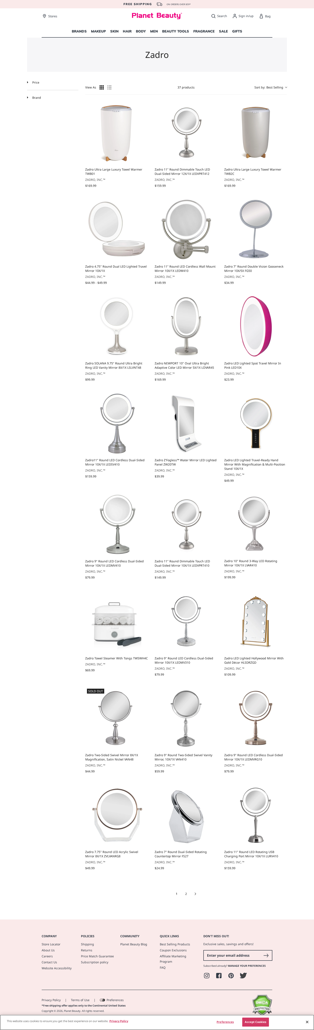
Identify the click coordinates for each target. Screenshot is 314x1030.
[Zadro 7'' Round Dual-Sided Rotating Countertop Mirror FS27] (186, 815)
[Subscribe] (266, 955)
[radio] (102, 87)
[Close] (307, 1022)
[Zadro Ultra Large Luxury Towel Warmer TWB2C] (255, 132)
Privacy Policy (51, 1000)
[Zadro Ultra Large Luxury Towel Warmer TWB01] (116, 132)
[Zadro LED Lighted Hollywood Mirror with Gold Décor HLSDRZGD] (255, 621)
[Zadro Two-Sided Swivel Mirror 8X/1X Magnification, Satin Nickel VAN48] (116, 718)
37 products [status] (186, 87)
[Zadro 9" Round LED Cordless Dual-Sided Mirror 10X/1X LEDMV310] (186, 621)
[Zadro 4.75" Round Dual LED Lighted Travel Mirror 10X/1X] (116, 229)
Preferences (115, 1000)
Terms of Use (80, 1000)
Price (35, 82)
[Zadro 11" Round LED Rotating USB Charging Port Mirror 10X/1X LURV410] (255, 815)
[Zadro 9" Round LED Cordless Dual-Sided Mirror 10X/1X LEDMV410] (116, 524)
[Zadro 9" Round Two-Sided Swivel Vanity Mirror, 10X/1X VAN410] (186, 718)
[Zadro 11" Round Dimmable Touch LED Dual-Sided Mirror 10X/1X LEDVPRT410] (186, 524)
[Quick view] (143, 159)
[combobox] (270, 87)
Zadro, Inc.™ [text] (95, 180)
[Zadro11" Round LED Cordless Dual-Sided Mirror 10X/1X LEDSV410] (116, 423)
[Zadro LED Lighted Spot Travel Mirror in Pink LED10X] (255, 326)
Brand (36, 98)
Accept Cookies (255, 1022)
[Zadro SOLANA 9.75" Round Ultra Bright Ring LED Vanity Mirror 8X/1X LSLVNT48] (116, 326)
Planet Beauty (72, 1011)
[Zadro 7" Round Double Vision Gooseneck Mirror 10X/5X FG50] (255, 229)
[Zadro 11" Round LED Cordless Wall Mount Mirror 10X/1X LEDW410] (186, 229)
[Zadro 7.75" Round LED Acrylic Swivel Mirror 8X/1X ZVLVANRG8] (116, 815)
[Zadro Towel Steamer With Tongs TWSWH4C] (116, 621)
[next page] (195, 894)
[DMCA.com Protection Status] (262, 1014)
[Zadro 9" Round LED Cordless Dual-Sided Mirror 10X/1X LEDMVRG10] (255, 718)
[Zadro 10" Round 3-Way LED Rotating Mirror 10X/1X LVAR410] (255, 524)
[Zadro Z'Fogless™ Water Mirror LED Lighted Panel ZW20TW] (186, 423)
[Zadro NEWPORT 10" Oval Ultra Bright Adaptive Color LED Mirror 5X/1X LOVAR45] (186, 326)
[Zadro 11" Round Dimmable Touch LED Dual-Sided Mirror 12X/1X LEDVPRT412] (186, 132)
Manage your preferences (247, 966)
